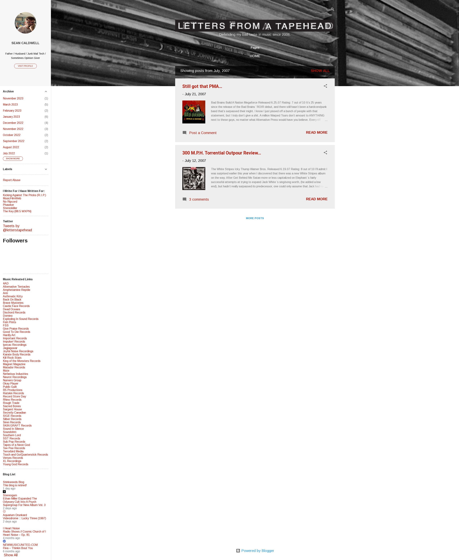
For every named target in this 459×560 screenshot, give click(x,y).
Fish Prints (9, 322)
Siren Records (12, 422)
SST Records (11, 438)
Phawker (8, 204)
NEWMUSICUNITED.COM (20, 544)
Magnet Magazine (14, 364)
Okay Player (10, 383)
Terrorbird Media (13, 451)
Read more (317, 132)
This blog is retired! (15, 485)
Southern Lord (12, 435)
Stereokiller (10, 208)
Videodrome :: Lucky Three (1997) (24, 518)
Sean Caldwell (25, 43)
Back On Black (12, 299)
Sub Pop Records (14, 441)
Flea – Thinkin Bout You (18, 548)
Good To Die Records (16, 331)
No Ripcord (10, 201)
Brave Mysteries (13, 302)
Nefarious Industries (15, 373)
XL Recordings (12, 461)
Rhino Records (12, 399)
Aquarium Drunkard (15, 515)
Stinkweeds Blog (13, 482)
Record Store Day (14, 396)
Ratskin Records (13, 393)
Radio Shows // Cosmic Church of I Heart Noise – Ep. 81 (24, 533)
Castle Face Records (16, 306)
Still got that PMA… (202, 86)
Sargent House (12, 409)
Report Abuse (11, 180)
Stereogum (10, 495)
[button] (325, 86)
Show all (320, 71)
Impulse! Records (14, 341)
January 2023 (11, 116)
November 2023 (13, 98)
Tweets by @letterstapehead (17, 228)
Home (255, 56)
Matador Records (14, 367)
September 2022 (13, 141)
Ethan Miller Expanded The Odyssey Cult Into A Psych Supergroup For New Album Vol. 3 (24, 502)
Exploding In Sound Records (21, 318)
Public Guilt (10, 386)
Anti (5, 293)
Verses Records (13, 457)
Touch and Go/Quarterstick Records (25, 454)
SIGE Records (12, 415)
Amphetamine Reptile (16, 289)
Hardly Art (9, 335)
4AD (6, 283)
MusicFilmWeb (12, 198)
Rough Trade (11, 402)
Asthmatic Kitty (13, 296)
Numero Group (12, 380)
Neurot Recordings (15, 377)
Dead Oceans (11, 309)
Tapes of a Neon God (16, 444)
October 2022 (11, 135)
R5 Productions (12, 390)
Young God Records (15, 464)
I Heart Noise (11, 528)
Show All (11, 555)
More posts (255, 218)
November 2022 (13, 128)
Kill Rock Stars (12, 357)
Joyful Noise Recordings (18, 351)
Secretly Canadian (14, 412)
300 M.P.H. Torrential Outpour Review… (221, 153)
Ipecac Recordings (15, 344)
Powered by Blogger (257, 551)
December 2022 (13, 122)
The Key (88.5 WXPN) (17, 211)
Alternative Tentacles (16, 286)
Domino (8, 315)
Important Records (15, 338)
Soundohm (9, 432)
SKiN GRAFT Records (17, 425)
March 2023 (10, 104)
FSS (6, 325)
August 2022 (11, 147)
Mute (6, 370)
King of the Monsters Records (22, 360)
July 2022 (9, 153)
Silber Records (12, 419)
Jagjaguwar (10, 348)
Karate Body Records (16, 354)
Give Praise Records (16, 328)
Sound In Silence (13, 428)
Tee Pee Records (14, 448)
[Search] (332, 9)
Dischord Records (14, 312)
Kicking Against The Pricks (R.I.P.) (24, 195)
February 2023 (12, 110)
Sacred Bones (12, 406)
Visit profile (25, 66)
